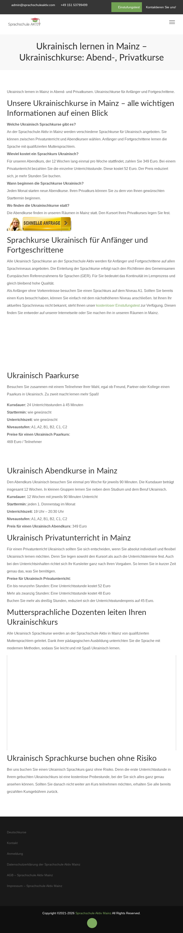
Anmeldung (15, 853)
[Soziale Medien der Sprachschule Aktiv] (92, 923)
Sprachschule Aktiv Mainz (93, 913)
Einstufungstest (128, 7)
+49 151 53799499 (74, 5)
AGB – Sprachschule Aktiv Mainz (30, 875)
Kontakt (12, 843)
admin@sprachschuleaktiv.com (33, 5)
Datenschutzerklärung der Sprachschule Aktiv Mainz (43, 864)
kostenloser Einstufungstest (118, 305)
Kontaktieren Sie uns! (161, 7)
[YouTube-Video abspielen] (91, 702)
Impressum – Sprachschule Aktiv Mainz (34, 886)
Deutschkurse (16, 832)
